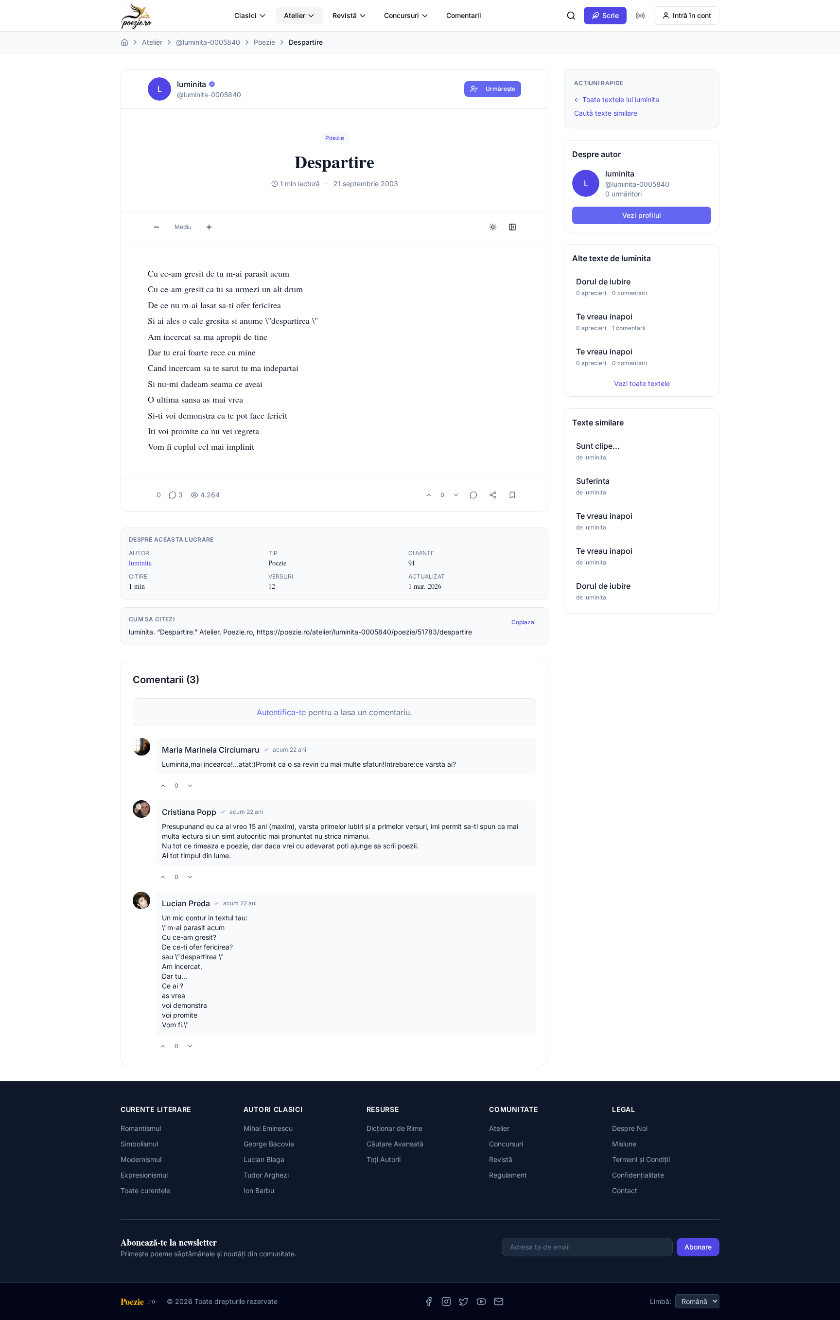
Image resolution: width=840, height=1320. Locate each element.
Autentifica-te (281, 712)
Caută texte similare (605, 113)
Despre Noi (630, 1128)
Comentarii (463, 15)
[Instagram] (446, 1301)
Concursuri (401, 15)
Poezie (264, 42)
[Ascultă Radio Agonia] (640, 15)
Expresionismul (144, 1175)
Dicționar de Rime (394, 1128)
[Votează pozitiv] (429, 495)
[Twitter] (464, 1301)
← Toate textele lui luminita (616, 99)
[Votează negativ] (456, 495)
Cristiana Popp (189, 812)
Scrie (610, 15)
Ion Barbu (259, 1190)
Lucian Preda (186, 903)
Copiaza (522, 622)
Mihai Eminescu (268, 1128)
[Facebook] (429, 1301)
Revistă (344, 15)
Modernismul (141, 1159)
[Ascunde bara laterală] (512, 227)
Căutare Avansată (395, 1144)
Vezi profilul (641, 215)
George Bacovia (269, 1144)
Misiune (624, 1144)
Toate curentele (145, 1190)
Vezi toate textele (642, 383)
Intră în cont (692, 15)
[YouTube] (481, 1301)
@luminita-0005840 (208, 42)
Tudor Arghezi (266, 1175)
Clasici (245, 15)
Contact (624, 1190)
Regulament (508, 1175)
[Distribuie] (493, 495)
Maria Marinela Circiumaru (211, 750)
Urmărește (500, 88)
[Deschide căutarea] (571, 15)
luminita (140, 562)
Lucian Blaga (264, 1159)
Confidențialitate (638, 1175)
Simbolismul (139, 1144)
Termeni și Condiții (641, 1159)
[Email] (499, 1301)
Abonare (698, 1247)
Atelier (294, 15)
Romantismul (141, 1128)
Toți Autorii (384, 1159)
